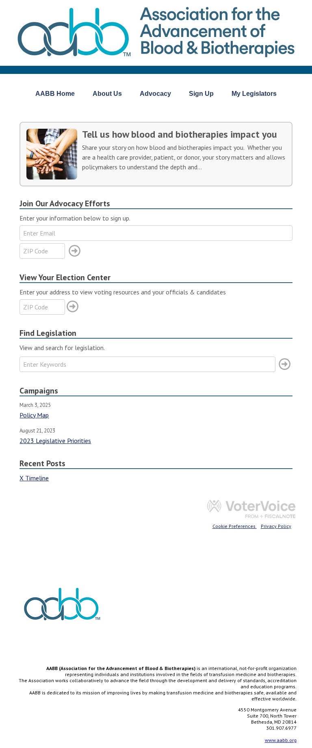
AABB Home (55, 93)
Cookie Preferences (234, 526)
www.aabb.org (281, 740)
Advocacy (155, 93)
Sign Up (201, 93)
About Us (107, 93)
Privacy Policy (276, 526)
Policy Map (34, 415)
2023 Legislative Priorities (55, 441)
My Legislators (254, 93)
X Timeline (34, 478)
